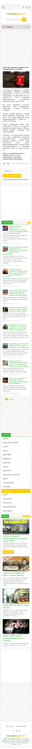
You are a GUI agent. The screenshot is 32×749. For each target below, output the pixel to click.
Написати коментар (13, 176)
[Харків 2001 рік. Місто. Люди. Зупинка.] (16, 596)
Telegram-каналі (14, 155)
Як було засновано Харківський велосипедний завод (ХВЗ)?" (15, 538)
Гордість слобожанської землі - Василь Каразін (13, 574)
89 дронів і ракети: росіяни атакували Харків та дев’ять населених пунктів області (18, 309)
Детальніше (8, 552)
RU (12, 399)
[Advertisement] (16, 48)
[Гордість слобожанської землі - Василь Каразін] (16, 563)
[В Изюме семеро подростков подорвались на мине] (16, 79)
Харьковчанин (7, 243)
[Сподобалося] (4, 163)
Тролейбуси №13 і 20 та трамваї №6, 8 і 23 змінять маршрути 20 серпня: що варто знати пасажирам (18, 327)
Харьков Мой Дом (9, 738)
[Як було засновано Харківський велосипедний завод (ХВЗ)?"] (16, 526)
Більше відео (26, 516)
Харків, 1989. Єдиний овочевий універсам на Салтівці (13, 638)
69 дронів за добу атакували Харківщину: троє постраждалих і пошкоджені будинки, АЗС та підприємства (15, 250)
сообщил (15, 126)
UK (6, 399)
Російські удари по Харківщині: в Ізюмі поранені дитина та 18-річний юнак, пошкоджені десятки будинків (19, 363)
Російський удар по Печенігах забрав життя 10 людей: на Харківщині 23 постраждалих (19, 345)
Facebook (25, 104)
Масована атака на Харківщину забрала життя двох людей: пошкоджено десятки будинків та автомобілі (15, 273)
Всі (29, 222)
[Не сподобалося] (8, 163)
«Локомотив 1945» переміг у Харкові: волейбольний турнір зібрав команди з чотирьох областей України (18, 292)
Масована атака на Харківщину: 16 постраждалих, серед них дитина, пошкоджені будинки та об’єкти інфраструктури (15, 229)
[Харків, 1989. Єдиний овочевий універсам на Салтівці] (16, 626)
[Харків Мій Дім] (16, 13)
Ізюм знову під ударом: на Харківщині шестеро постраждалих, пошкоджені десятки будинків (18, 381)
